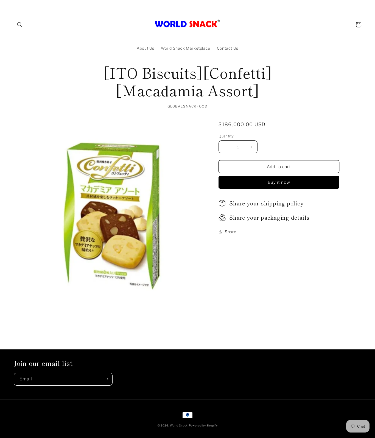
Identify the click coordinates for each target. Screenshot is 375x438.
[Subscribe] (106, 379)
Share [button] (230, 231)
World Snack (179, 425)
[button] (20, 25)
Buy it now (279, 182)
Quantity (226, 136)
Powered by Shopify (203, 425)
